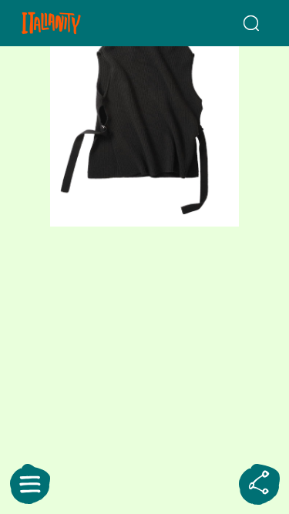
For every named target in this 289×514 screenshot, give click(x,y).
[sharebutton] (259, 484)
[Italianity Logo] (71, 23)
